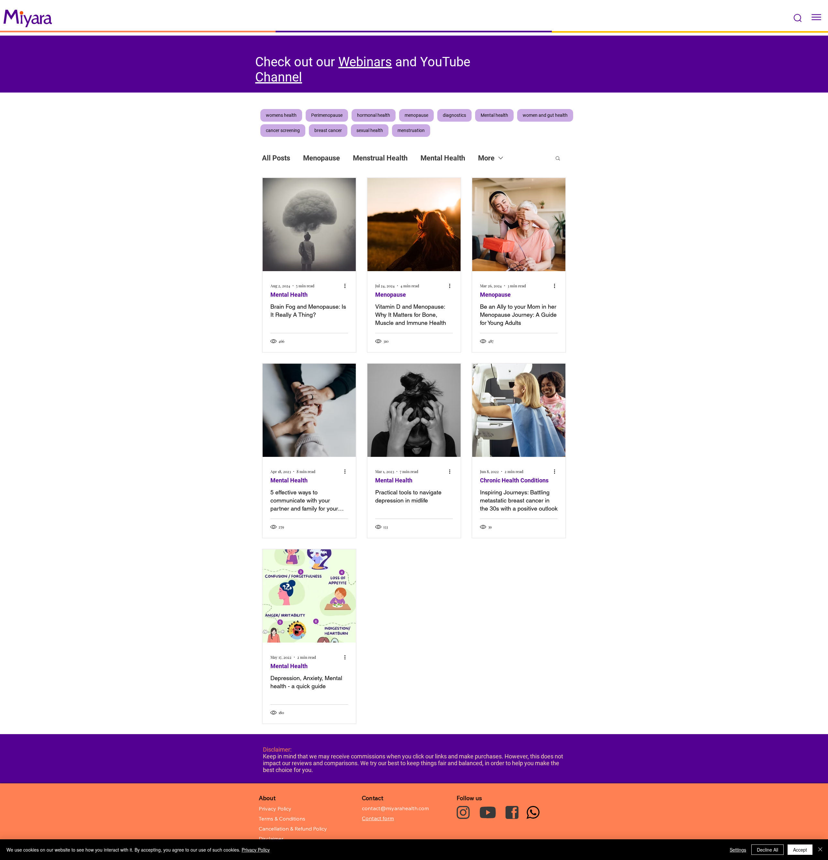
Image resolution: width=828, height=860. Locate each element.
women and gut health (545, 115)
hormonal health (373, 115)
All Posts (276, 158)
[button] (797, 18)
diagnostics (454, 115)
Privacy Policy (256, 849)
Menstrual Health (380, 158)
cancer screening (283, 130)
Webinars (365, 62)
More (486, 158)
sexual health (369, 130)
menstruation (411, 130)
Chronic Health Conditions (514, 480)
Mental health (494, 115)
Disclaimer (271, 838)
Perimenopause (327, 115)
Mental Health (442, 158)
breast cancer (328, 130)
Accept (800, 849)
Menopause (321, 158)
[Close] (820, 849)
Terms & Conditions (282, 818)
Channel (278, 77)
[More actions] (347, 286)
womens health (281, 115)
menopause (416, 115)
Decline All (767, 849)
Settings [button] (738, 849)
